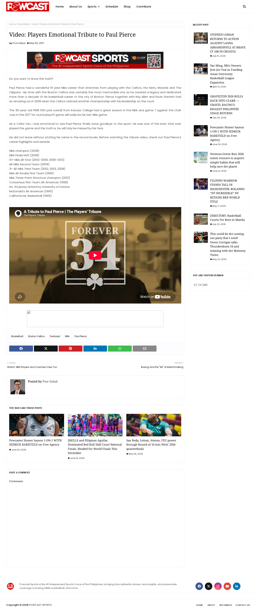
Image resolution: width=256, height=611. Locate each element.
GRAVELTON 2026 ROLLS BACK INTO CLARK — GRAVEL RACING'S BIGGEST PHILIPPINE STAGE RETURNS (226, 104)
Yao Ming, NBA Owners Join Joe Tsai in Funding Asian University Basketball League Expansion (226, 74)
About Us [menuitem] (75, 6)
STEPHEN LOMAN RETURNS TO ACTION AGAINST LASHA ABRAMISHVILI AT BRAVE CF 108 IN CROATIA (228, 43)
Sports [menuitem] (92, 6)
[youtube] (227, 586)
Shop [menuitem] (127, 6)
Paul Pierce (81, 336)
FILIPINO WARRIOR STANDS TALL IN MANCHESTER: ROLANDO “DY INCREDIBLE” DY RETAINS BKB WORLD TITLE (227, 191)
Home (12, 24)
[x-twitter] (208, 586)
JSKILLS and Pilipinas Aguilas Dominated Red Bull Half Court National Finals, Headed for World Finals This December (95, 446)
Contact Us (243, 604)
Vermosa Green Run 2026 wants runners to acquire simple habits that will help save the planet (227, 160)
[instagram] (218, 586)
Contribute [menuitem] (143, 6)
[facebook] (199, 586)
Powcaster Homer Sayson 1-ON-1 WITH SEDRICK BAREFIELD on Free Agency (35, 442)
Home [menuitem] (60, 6)
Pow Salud (19, 43)
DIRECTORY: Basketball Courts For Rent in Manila (227, 218)
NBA (67, 336)
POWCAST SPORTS (40, 605)
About (211, 604)
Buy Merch (226, 604)
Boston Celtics (36, 336)
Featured (55, 336)
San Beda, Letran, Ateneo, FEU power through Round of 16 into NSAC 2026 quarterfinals (151, 444)
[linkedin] (236, 586)
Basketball (24, 24)
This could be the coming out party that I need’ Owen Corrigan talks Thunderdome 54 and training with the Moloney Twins (228, 244)
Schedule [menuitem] (112, 6)
